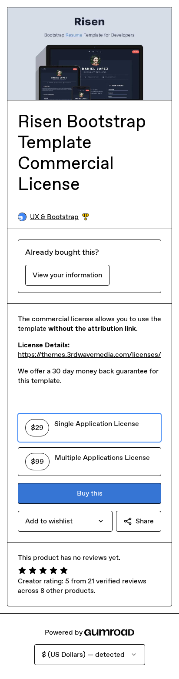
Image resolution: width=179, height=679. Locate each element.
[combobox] (65, 521)
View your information (67, 275)
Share (145, 521)
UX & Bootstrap (59, 217)
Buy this (90, 493)
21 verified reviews (117, 581)
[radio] (89, 427)
